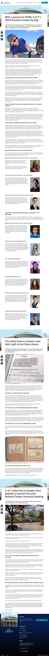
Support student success (32, 475)
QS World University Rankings (14, 605)
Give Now (44, 2)
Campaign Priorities (22, 2)
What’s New (35, 2)
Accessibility (3, 655)
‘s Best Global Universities (19, 606)
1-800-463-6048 (23, 630)
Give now (42, 620)
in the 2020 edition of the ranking (18, 537)
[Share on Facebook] (2, 32)
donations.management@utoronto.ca (27, 632)
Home (17, 2)
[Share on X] (2, 39)
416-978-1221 (23, 628)
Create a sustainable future (23, 475)
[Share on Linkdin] (2, 36)
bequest (33, 395)
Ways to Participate (29, 2)
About (39, 2)
